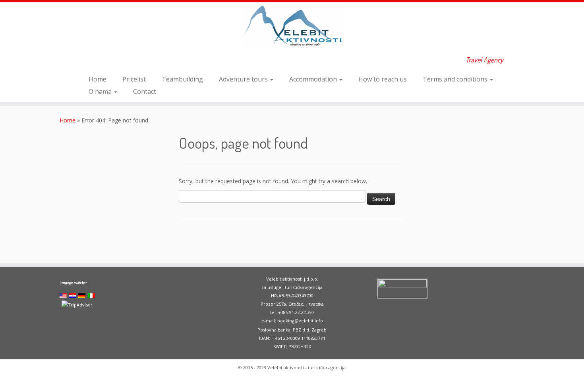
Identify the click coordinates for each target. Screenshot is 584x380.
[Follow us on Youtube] (109, 61)
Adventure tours (244, 79)
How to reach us (382, 79)
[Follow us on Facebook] (98, 61)
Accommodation (313, 79)
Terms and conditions (456, 79)
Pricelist (134, 79)
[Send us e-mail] (88, 61)
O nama (101, 91)
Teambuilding (182, 79)
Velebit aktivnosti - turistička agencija (306, 367)
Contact (144, 91)
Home (97, 79)
